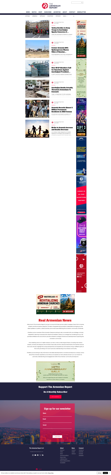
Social (44, 425)
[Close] (109, 473)
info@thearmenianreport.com (36, 451)
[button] (81, 12)
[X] (40, 455)
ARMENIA (53, 105)
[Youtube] (35, 455)
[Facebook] (38, 455)
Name (44, 413)
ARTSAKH (53, 25)
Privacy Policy (63, 457)
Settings (99, 473)
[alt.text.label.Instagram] (33, 455)
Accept (105, 473)
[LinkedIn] (43, 455)
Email (44, 419)
